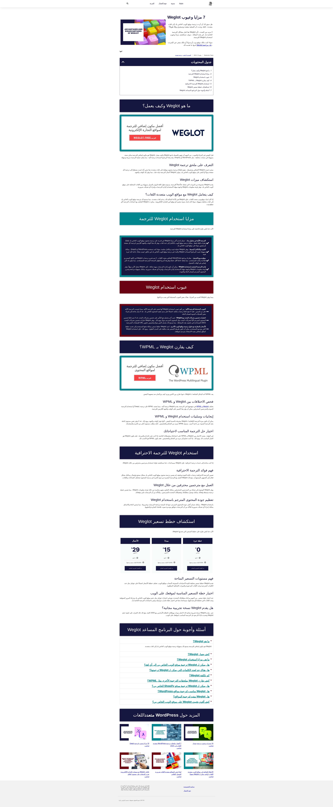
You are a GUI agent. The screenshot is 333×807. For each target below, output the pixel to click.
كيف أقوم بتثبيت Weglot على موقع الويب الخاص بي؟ (181, 701)
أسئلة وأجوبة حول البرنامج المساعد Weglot (194, 90)
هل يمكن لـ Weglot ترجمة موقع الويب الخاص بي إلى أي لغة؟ (177, 664)
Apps (181, 3)
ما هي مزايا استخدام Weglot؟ (193, 659)
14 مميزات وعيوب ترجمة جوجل (203, 743)
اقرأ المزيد (211, 746)
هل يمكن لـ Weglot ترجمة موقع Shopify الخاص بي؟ (181, 685)
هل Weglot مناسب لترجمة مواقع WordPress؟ (184, 691)
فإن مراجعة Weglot (204, 45)
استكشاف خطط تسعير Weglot (198, 87)
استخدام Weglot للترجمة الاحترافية (197, 84)
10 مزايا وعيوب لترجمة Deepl (139, 743)
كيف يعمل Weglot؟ (199, 654)
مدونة (173, 3)
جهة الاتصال (163, 3)
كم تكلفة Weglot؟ (199, 675)
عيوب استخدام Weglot (201, 77)
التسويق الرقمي (187, 55)
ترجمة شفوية (178, 55)
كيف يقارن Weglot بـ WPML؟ (198, 80)
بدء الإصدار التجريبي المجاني (197, 568)
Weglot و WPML (203, 406)
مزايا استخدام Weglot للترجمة (198, 74)
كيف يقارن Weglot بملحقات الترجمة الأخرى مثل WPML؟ (178, 680)
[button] (127, 3)
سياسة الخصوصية (189, 787)
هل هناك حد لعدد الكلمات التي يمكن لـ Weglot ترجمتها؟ (179, 670)
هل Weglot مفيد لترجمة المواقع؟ (191, 696)
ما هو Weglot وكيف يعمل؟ (200, 71)
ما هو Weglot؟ (201, 641)
